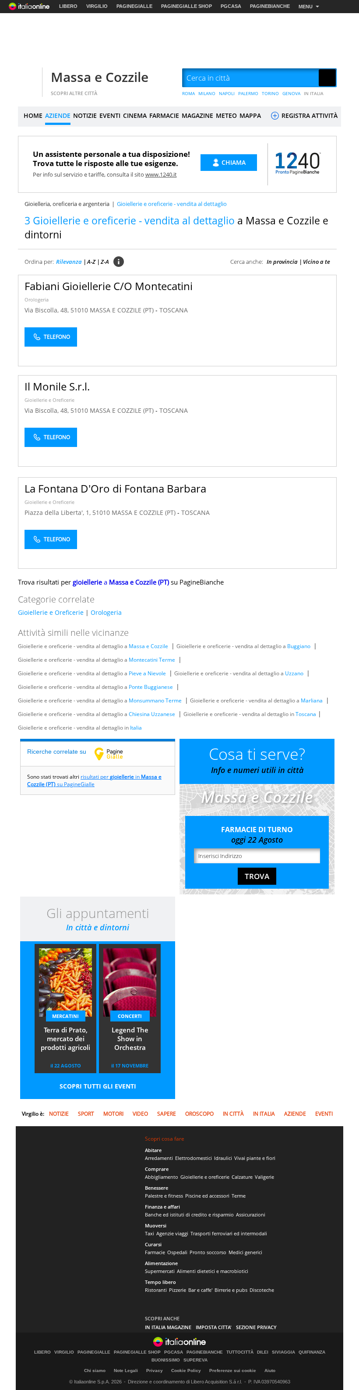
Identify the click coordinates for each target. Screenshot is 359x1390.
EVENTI (109, 115)
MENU (306, 6)
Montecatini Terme (152, 659)
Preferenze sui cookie (232, 1370)
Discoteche (262, 1290)
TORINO (270, 93)
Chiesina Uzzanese (152, 714)
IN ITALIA (314, 93)
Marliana (312, 700)
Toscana (306, 714)
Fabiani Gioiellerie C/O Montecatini (109, 286)
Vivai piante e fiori (254, 1158)
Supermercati (160, 1271)
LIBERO (68, 6)
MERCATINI (65, 1016)
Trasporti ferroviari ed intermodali (228, 1233)
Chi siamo (95, 1370)
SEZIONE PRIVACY (256, 1327)
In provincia (282, 262)
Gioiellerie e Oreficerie (49, 400)
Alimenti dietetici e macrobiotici (212, 1271)
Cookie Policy (186, 1370)
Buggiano (298, 646)
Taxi (149, 1233)
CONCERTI (130, 1016)
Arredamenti (159, 1158)
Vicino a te (316, 262)
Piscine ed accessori (207, 1195)
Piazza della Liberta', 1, (58, 512)
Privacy (154, 1370)
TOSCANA (173, 310)
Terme (239, 1195)
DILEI (262, 1352)
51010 (79, 310)
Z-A (105, 262)
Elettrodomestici (193, 1158)
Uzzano (294, 673)
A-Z (91, 262)
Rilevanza (69, 262)
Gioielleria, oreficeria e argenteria (67, 204)
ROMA (188, 93)
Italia (136, 727)
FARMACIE (164, 115)
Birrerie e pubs (231, 1290)
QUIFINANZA (312, 1352)
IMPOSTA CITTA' (214, 1327)
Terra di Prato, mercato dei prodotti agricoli (65, 1038)
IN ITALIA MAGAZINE (168, 1327)
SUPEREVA (195, 1360)
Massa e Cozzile (99, 77)
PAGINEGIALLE (134, 6)
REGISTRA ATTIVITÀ (309, 115)
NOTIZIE (85, 115)
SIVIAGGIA (283, 1352)
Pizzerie (177, 1290)
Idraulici (223, 1158)
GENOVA (291, 93)
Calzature (242, 1177)
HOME (33, 115)
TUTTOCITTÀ (239, 1352)
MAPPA (250, 115)
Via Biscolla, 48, (47, 310)
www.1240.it (161, 174)
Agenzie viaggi (172, 1233)
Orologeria (37, 299)
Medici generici (245, 1252)
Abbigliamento (161, 1177)
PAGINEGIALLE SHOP (186, 6)
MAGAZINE (197, 115)
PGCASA (231, 6)
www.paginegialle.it (115, 753)
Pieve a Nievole (147, 673)
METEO (226, 115)
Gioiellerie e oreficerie (204, 1177)
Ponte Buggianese (151, 687)
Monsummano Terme (155, 700)
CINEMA (135, 115)
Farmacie (155, 1252)
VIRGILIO (97, 6)
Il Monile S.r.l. (57, 386)
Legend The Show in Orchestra (130, 1038)
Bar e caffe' (200, 1290)
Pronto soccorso (208, 1252)
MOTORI (113, 1113)
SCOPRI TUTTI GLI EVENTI (98, 1086)
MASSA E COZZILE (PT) (122, 310)
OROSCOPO (199, 1113)
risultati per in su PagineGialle (94, 780)
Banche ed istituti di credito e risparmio (189, 1214)
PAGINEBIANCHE (270, 6)
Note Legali (126, 1370)
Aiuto (269, 1370)
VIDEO (140, 1113)
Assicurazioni (250, 1214)
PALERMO (248, 93)
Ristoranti (156, 1290)
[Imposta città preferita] (29, 78)
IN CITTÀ (233, 1113)
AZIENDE (57, 115)
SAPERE (166, 1113)
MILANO (206, 93)
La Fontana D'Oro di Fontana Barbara (115, 488)
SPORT (86, 1113)
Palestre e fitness (164, 1195)
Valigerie (264, 1177)
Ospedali (177, 1252)
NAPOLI (227, 93)
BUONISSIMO (165, 1360)
